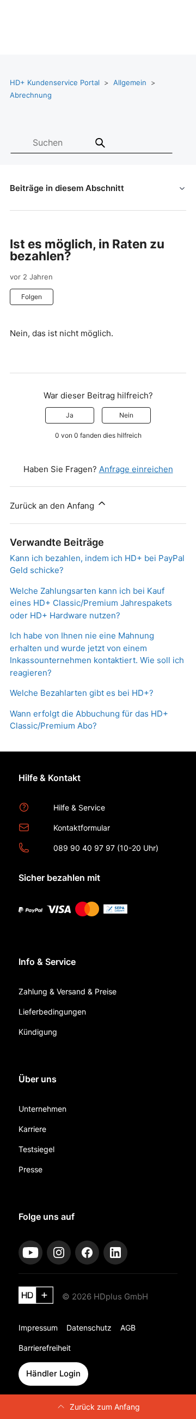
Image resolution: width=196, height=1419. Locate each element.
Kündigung (38, 1031)
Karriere (32, 1129)
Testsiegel (36, 1149)
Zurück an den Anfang (53, 505)
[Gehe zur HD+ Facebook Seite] (87, 1253)
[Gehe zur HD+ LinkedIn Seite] (115, 1253)
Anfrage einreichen (136, 469)
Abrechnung (31, 95)
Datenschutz (89, 1327)
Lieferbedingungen (52, 1011)
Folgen (31, 297)
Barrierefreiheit (45, 1347)
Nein (126, 415)
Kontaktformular (81, 827)
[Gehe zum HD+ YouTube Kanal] (30, 1253)
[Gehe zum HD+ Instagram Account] (59, 1253)
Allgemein (129, 82)
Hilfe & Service (79, 807)
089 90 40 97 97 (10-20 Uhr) (105, 847)
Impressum (38, 1327)
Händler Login (53, 1373)
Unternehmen (42, 1108)
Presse (30, 1169)
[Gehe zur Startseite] (36, 1297)
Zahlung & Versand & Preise (68, 991)
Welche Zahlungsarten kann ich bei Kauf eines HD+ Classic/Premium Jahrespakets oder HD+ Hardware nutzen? (91, 603)
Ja (70, 415)
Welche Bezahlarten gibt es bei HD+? (82, 693)
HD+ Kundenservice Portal (55, 82)
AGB (128, 1327)
